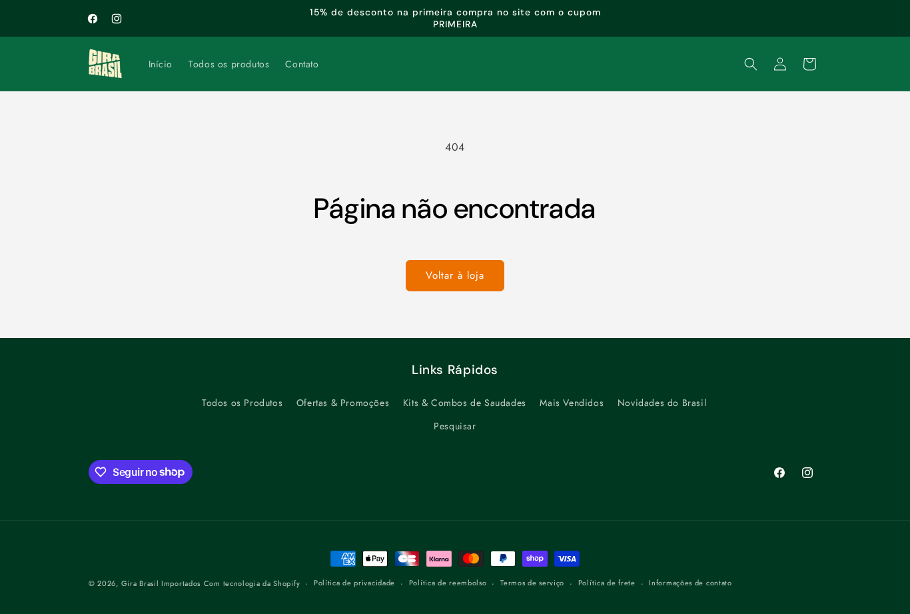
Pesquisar (455, 426)
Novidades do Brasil (662, 402)
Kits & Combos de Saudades (464, 402)
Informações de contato (690, 582)
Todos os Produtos (242, 402)
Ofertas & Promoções (342, 402)
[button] (750, 64)
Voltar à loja (455, 275)
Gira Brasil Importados (161, 583)
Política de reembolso (448, 582)
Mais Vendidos (572, 402)
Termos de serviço (532, 582)
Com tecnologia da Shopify (252, 583)
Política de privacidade (354, 582)
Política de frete (607, 582)
